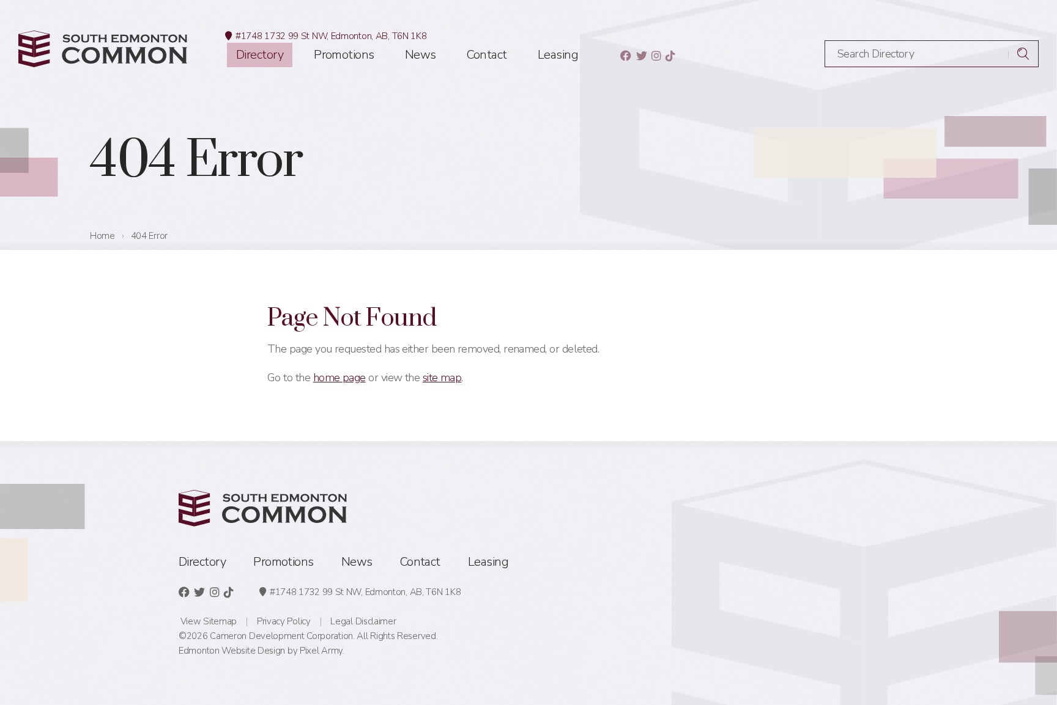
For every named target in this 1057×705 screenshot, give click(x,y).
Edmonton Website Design (232, 651)
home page (339, 377)
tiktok (670, 55)
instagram (656, 55)
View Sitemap (208, 621)
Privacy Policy (284, 621)
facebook (625, 55)
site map (442, 377)
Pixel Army (321, 651)
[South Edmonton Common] (102, 49)
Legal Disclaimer (363, 621)
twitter (641, 55)
